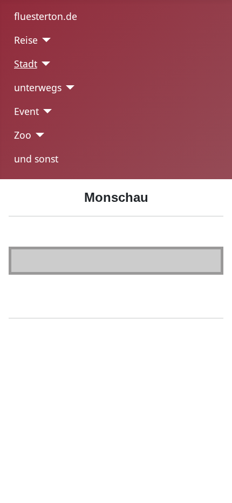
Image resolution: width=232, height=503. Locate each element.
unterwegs (38, 87)
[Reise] (44, 40)
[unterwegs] (68, 87)
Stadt (25, 63)
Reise (26, 39)
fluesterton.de (45, 16)
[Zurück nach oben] (218, 489)
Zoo (22, 134)
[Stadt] (44, 64)
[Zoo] (38, 135)
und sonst (36, 158)
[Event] (45, 111)
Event (26, 111)
